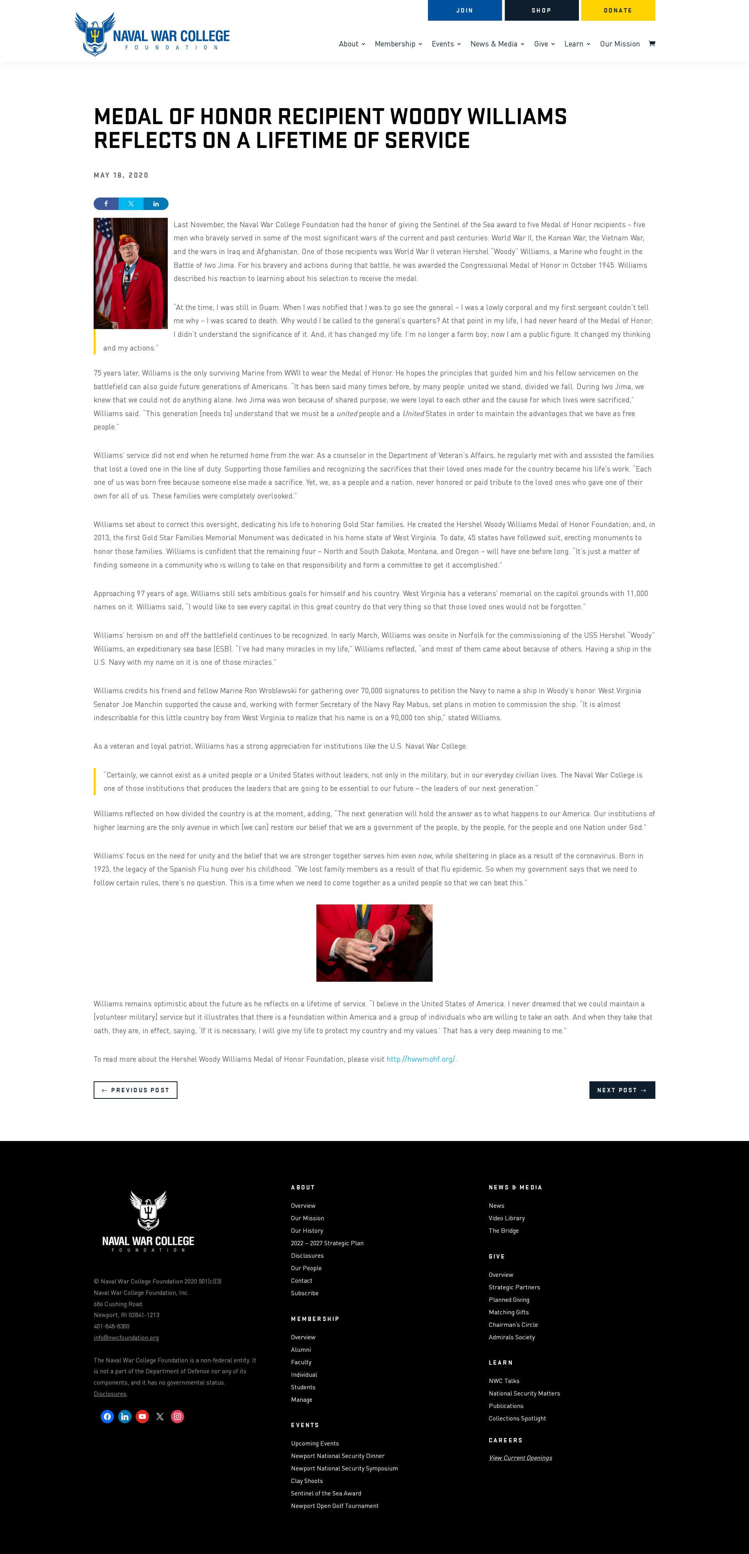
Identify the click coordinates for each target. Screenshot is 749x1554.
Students (303, 1387)
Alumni (301, 1349)
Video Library (507, 1218)
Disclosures (110, 1393)
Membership (395, 44)
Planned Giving (509, 1299)
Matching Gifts (509, 1312)
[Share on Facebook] (106, 204)
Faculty (301, 1362)
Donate (618, 10)
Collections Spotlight (517, 1418)
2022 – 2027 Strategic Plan (327, 1243)
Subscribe (305, 1293)
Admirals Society (512, 1337)
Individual (304, 1374)
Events (443, 44)
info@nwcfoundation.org (126, 1337)
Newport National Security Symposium (344, 1468)
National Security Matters (524, 1393)
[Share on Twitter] (131, 204)
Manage (301, 1399)
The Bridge (504, 1230)
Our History (307, 1230)
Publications (506, 1406)
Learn (574, 44)
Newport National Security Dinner (338, 1456)
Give (541, 44)
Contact (301, 1280)
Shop (542, 10)
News (496, 1205)
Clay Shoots (307, 1481)
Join (465, 10)
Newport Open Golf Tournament (335, 1505)
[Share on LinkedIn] (156, 204)
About (349, 44)
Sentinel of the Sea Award (326, 1493)
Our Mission (620, 44)
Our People (306, 1268)
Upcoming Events (315, 1443)
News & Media (494, 44)
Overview (303, 1205)
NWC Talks (504, 1381)
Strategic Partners (514, 1287)
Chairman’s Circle (513, 1324)
